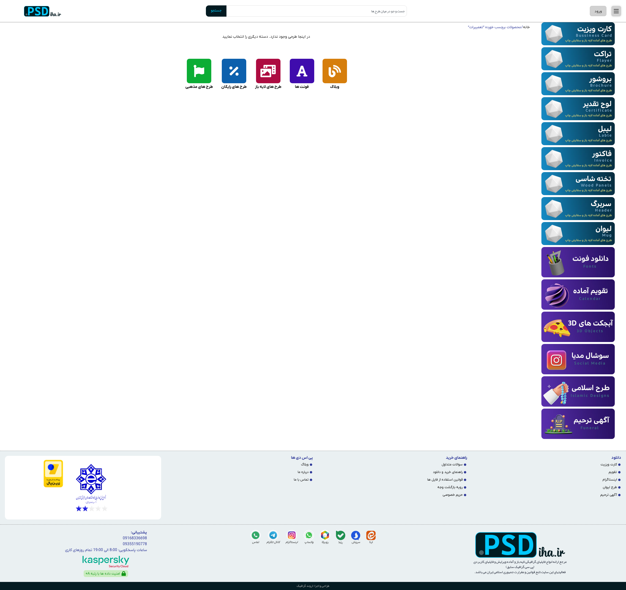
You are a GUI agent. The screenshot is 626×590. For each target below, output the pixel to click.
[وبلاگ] (335, 71)
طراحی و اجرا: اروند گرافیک (313, 586)
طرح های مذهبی (199, 86)
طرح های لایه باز (268, 86)
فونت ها (302, 86)
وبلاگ (334, 86)
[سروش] (355, 535)
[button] (616, 11)
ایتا (371, 542)
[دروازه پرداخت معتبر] (36, 473)
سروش (356, 542)
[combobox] (316, 11)
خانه (526, 27)
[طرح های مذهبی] (199, 71)
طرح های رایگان (234, 86)
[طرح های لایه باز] (268, 71)
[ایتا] (371, 535)
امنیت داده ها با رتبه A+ (103, 573)
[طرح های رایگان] (234, 71)
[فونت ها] (302, 71)
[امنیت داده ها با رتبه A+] (123, 573)
